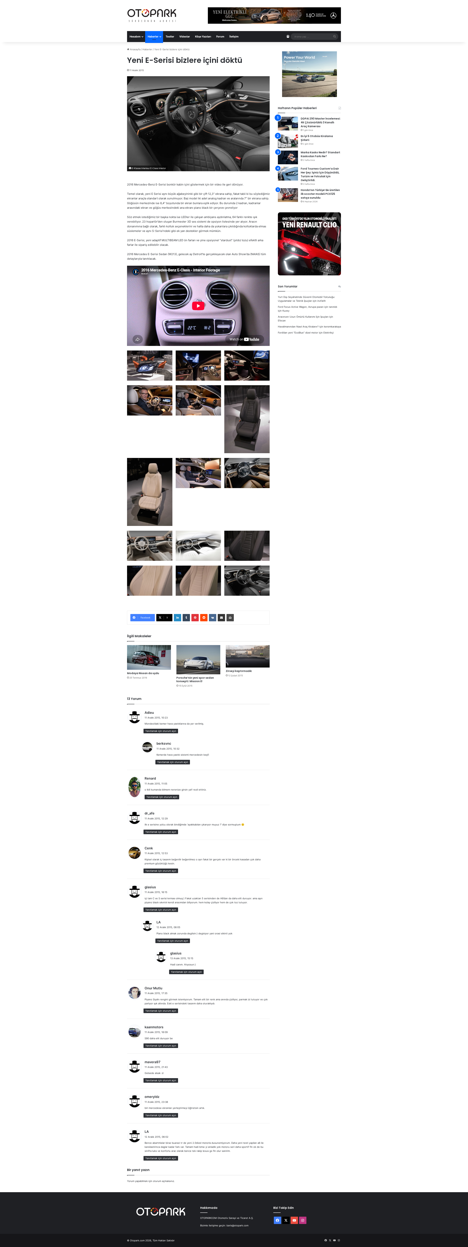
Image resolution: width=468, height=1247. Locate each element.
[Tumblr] (186, 617)
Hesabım (135, 36)
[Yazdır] (230, 617)
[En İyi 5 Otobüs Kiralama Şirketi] (288, 141)
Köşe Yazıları (203, 36)
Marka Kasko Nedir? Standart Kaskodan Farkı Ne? (320, 154)
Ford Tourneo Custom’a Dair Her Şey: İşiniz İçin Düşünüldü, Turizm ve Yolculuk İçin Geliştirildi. (320, 174)
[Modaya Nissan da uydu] (149, 657)
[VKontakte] (212, 617)
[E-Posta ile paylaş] (221, 617)
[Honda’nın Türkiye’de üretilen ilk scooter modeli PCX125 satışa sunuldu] (288, 195)
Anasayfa (134, 49)
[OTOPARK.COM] (152, 15)
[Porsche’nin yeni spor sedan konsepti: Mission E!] (198, 659)
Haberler (153, 36)
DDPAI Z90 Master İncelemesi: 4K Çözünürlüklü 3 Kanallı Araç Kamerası (321, 122)
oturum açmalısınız (163, 1181)
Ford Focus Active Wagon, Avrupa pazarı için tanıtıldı (307, 306)
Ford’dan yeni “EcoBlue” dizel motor (298, 332)
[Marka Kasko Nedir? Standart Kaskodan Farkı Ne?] (288, 157)
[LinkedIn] (177, 617)
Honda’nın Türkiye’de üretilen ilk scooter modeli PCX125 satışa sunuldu (320, 194)
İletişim (234, 36)
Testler (170, 36)
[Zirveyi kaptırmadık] (248, 656)
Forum (220, 36)
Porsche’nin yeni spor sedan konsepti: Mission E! (195, 679)
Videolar (184, 36)
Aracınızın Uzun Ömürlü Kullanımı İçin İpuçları (303, 316)
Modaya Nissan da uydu (143, 673)
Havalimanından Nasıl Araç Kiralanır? (298, 326)
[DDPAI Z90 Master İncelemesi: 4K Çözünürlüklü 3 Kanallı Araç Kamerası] (288, 123)
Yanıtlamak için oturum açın (160, 730)
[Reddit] (203, 617)
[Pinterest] (195, 617)
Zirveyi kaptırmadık (239, 671)
